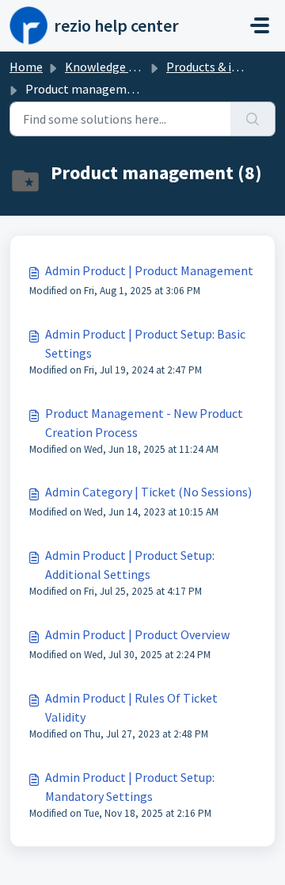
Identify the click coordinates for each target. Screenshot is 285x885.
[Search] (253, 119)
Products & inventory (223, 67)
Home (26, 67)
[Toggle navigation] (260, 25)
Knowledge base (109, 67)
